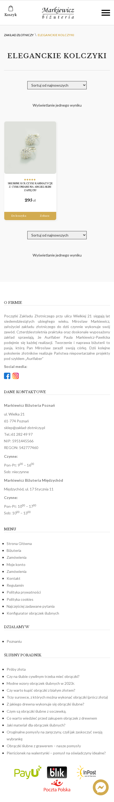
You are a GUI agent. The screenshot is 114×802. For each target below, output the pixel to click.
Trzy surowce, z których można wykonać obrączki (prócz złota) (57, 697)
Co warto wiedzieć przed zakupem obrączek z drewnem (52, 718)
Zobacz (44, 215)
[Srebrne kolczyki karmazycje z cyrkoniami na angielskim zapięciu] (30, 147)
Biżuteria (14, 550)
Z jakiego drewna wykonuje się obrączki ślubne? (45, 704)
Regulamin (15, 585)
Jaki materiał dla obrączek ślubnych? (36, 725)
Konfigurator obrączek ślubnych (33, 613)
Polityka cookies (20, 599)
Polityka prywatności (24, 592)
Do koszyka (18, 215)
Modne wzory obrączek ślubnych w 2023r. (41, 683)
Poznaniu (14, 641)
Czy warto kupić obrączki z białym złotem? (41, 690)
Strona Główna (19, 543)
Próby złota (16, 669)
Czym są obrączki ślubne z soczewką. (36, 711)
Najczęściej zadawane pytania (31, 606)
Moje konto (16, 564)
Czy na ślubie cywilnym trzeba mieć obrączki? (43, 676)
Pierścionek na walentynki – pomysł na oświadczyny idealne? (56, 753)
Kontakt (13, 578)
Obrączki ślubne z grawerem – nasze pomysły (44, 746)
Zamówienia (17, 557)
